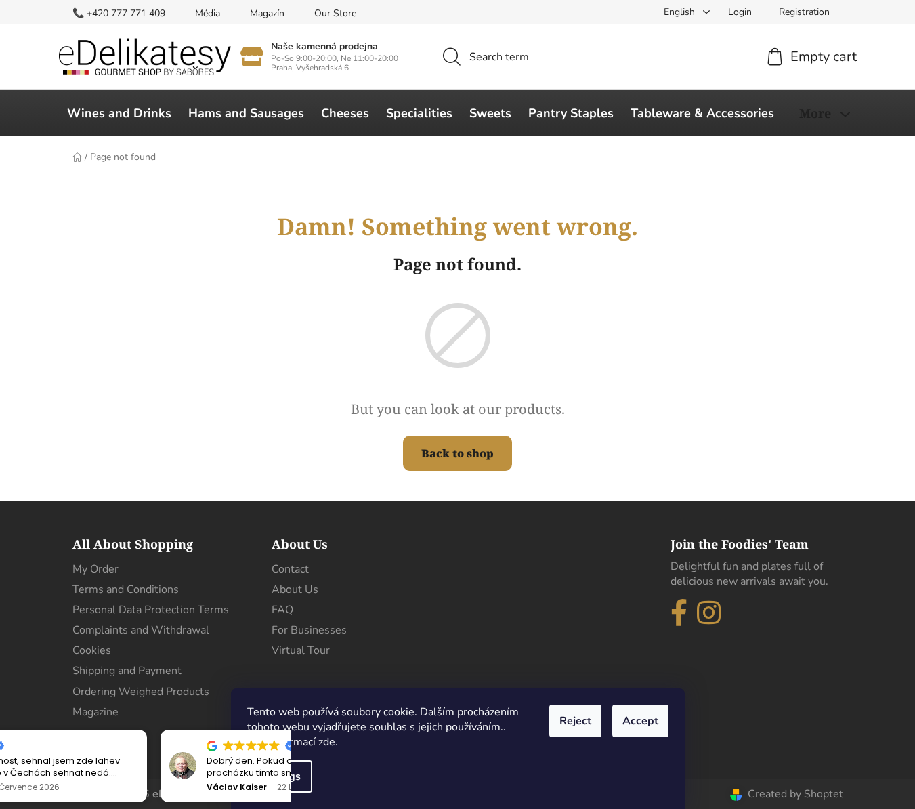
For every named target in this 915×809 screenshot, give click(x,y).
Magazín (267, 13)
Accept (640, 720)
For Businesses (309, 630)
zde (326, 741)
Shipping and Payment (127, 670)
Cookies (91, 650)
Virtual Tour (301, 650)
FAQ (282, 609)
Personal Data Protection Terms (150, 609)
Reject (575, 720)
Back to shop (457, 453)
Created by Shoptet (795, 794)
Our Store (335, 13)
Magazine (95, 712)
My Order (95, 569)
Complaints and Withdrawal (140, 630)
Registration (804, 11)
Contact (290, 569)
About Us (295, 589)
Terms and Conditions (125, 589)
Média (207, 13)
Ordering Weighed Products (140, 691)
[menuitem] (119, 113)
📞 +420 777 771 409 (118, 13)
